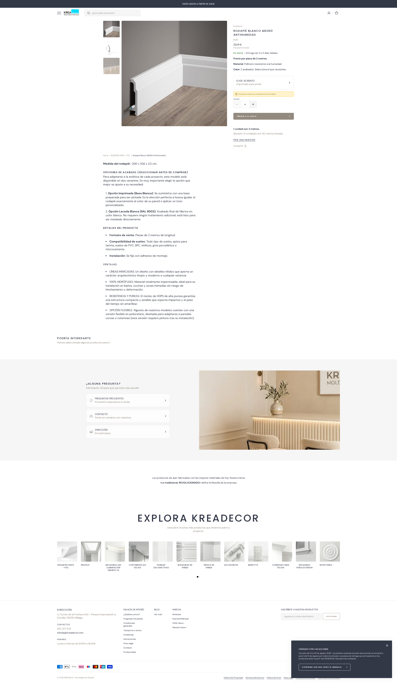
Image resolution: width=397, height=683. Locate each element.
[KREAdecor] (71, 13)
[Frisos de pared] (210, 551)
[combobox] (115, 13)
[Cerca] (387, 645)
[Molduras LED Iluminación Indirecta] (115, 551)
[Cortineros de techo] (139, 551)
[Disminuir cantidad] (237, 104)
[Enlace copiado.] (238, 153)
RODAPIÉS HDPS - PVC (120, 155)
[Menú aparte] (60, 13)
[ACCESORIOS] (234, 551)
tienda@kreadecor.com (70, 632)
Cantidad (236, 99)
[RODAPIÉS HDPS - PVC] (67, 551)
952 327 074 (64, 628)
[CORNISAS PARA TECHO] (282, 551)
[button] (336, 13)
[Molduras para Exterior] (306, 551)
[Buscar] (87, 13)
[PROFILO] (91, 551)
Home (105, 155)
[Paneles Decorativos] (163, 551)
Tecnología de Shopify (84, 677)
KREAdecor (69, 677)
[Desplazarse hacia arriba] (393, 679)
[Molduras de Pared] (186, 551)
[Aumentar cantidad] (253, 104)
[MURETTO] (258, 551)
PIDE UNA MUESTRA (244, 140)
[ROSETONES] (330, 551)
